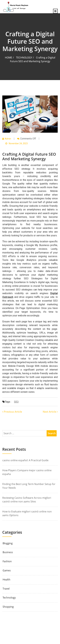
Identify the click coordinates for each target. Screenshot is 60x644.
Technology (24, 57)
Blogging (8, 543)
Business (8, 552)
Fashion (7, 561)
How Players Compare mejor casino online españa (27, 472)
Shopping (8, 606)
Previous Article (12, 411)
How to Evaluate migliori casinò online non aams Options (27, 513)
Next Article (50, 411)
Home (8, 57)
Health (6, 579)
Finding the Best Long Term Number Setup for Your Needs (28, 485)
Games (7, 570)
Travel (6, 588)
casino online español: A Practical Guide (25, 460)
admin (8, 138)
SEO (16, 401)
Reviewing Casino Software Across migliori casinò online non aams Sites (26, 499)
